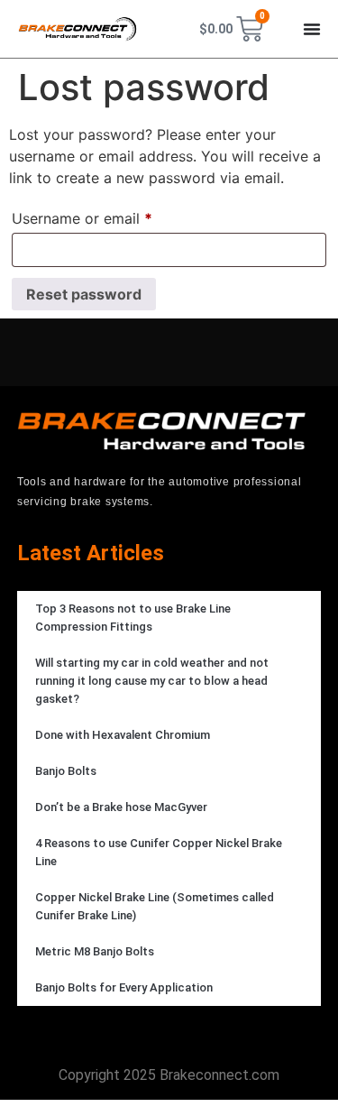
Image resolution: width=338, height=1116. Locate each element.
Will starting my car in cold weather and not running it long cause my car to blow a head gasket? (152, 681)
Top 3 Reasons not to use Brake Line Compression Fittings (133, 617)
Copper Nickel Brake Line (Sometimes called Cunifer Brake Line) (154, 906)
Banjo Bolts (65, 771)
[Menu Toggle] (312, 29)
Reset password (84, 294)
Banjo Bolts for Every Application (124, 987)
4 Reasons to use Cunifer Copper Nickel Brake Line (158, 852)
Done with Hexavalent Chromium (122, 735)
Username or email (112, 215)
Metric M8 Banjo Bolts (94, 951)
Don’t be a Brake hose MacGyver (121, 807)
